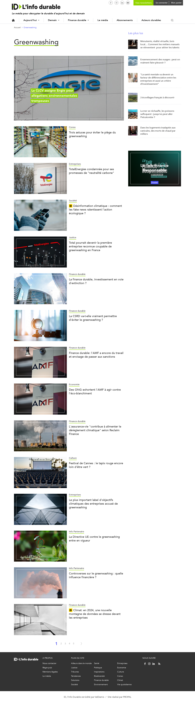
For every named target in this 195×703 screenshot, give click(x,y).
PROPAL (127, 696)
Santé (96, 663)
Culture (120, 671)
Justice (74, 667)
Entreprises (122, 663)
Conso (120, 676)
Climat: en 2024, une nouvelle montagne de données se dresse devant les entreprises (94, 614)
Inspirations (99, 671)
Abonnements (125, 20)
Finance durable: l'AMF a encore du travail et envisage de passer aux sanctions (96, 355)
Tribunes (75, 671)
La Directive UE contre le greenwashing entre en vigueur (94, 538)
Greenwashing (30, 27)
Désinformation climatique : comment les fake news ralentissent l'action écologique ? (95, 209)
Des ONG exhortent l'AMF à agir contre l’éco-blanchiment (95, 391)
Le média (103, 20)
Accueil (13, 20)
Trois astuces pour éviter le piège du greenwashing (92, 134)
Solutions (75, 680)
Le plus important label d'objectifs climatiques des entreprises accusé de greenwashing (93, 503)
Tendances (76, 676)
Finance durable (77, 20)
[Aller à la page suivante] (81, 643)
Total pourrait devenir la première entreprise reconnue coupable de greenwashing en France (90, 246)
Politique (98, 667)
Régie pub (47, 667)
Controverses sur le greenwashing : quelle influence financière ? (96, 575)
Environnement (101, 684)
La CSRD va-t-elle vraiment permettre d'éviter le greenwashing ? (93, 318)
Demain (52, 20)
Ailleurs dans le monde (81, 663)
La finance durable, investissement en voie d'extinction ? (96, 281)
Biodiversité (99, 676)
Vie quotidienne (124, 684)
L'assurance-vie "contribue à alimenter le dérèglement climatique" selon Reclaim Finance (95, 430)
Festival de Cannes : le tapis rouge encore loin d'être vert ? (96, 465)
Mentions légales (50, 671)
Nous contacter (49, 663)
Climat (120, 680)
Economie (121, 667)
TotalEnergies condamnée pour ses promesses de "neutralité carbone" (91, 171)
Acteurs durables (151, 20)
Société (74, 684)
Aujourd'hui (30, 20)
